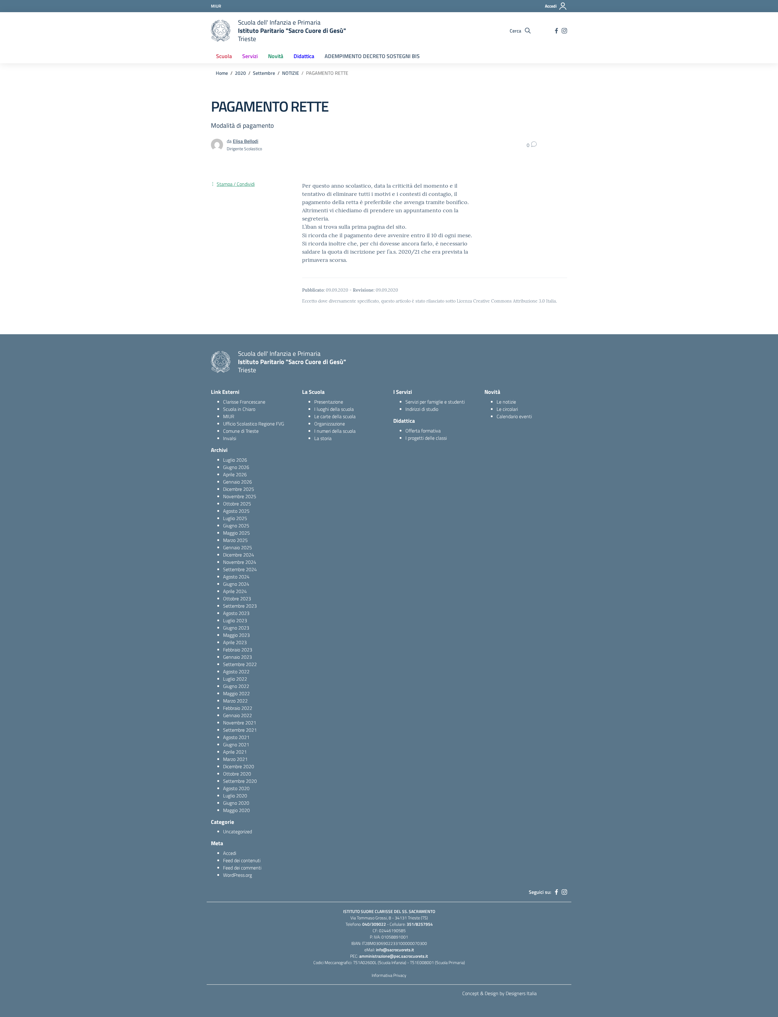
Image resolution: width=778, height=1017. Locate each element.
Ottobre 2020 (237, 773)
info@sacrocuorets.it (395, 949)
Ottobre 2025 (237, 503)
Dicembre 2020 (238, 766)
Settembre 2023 (240, 605)
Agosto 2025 (236, 511)
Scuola (224, 56)
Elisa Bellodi (245, 141)
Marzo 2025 (235, 540)
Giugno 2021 (236, 744)
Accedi (229, 853)
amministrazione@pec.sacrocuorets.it (393, 956)
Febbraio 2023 (237, 649)
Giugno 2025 (236, 525)
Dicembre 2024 (238, 554)
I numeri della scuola (335, 431)
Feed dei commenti (242, 867)
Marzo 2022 (235, 700)
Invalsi (229, 438)
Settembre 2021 (240, 730)
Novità (275, 56)
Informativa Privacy (389, 975)
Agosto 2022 (236, 671)
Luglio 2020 (235, 795)
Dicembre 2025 (238, 489)
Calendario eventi (514, 416)
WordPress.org (237, 875)
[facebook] (556, 30)
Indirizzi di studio (421, 409)
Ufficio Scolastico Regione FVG (253, 423)
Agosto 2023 (236, 613)
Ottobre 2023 (237, 598)
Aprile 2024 (235, 591)
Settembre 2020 (240, 781)
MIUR (228, 416)
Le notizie (506, 401)
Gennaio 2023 (237, 657)
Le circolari (507, 409)
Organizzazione (329, 423)
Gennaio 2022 (237, 715)
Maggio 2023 (236, 635)
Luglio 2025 (235, 518)
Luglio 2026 (235, 459)
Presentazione (328, 401)
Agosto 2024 (236, 576)
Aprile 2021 (235, 751)
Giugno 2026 (236, 467)
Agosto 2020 (236, 788)
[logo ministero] (220, 31)
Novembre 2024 (239, 562)
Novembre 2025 (239, 496)
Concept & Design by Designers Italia (499, 993)
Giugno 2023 (236, 627)
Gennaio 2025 (237, 547)
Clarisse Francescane (244, 401)
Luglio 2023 (235, 620)
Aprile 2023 (235, 642)
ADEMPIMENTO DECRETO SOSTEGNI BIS (372, 56)
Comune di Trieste (241, 431)
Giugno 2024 (236, 584)
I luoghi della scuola (334, 409)
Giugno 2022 (236, 686)
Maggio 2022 (236, 693)
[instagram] (564, 30)
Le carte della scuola (335, 416)
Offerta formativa (423, 430)
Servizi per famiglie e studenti (435, 401)
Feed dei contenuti (241, 860)
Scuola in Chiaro (239, 409)
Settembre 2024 (240, 569)
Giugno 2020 (236, 803)
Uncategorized (237, 831)
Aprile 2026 (235, 474)
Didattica (304, 56)
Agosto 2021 (236, 737)
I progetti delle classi (426, 438)
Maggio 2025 (236, 532)
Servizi (250, 56)
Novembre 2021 (239, 722)
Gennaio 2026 (237, 481)
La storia (323, 438)
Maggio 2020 (236, 810)
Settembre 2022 (240, 664)
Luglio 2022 (235, 678)
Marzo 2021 (235, 759)
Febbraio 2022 (237, 708)
